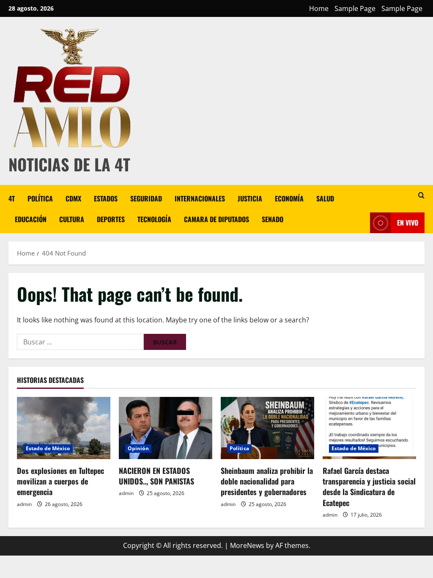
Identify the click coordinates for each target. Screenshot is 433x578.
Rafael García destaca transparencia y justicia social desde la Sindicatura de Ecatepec (369, 486)
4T (11, 198)
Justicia (250, 198)
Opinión (138, 448)
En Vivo (407, 222)
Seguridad (146, 198)
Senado (272, 219)
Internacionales (200, 198)
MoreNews (247, 545)
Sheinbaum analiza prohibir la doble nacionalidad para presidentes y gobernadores (267, 481)
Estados (106, 198)
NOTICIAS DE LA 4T (69, 164)
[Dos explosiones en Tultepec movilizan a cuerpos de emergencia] (63, 428)
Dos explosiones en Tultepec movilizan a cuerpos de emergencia (60, 481)
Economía (289, 198)
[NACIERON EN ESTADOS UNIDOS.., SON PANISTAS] (165, 428)
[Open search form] (421, 195)
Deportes (111, 219)
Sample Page (354, 8)
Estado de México (48, 448)
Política (40, 198)
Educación (31, 219)
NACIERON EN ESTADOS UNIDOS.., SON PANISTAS (156, 476)
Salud (325, 198)
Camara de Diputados (216, 219)
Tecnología (154, 219)
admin (24, 504)
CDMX (73, 198)
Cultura (71, 219)
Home (319, 8)
